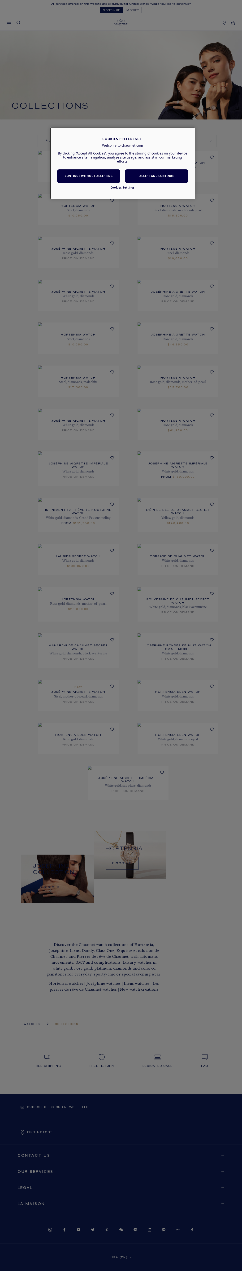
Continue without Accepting (89, 176)
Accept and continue (156, 176)
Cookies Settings (123, 187)
